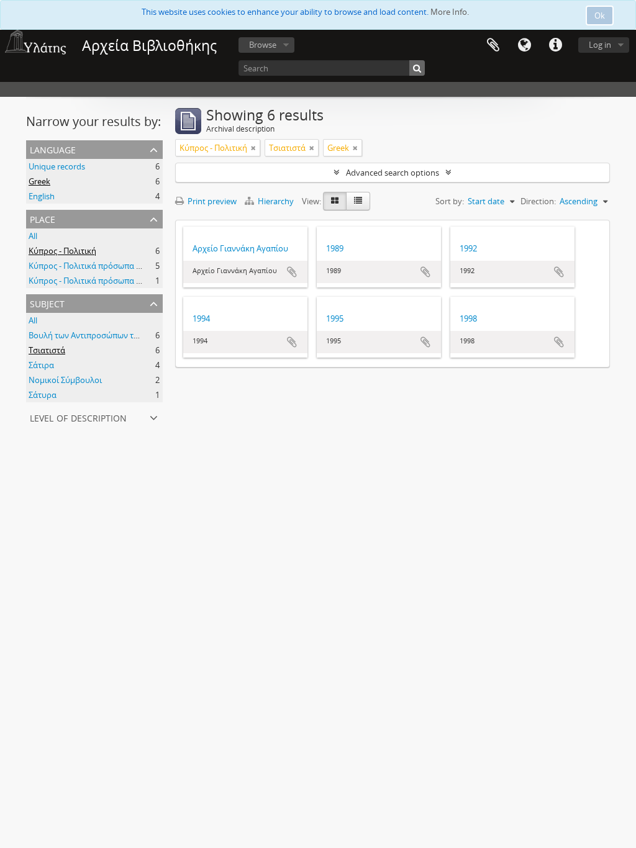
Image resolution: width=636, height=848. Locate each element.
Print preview (211, 201)
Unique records (57, 166)
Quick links (555, 45)
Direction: (538, 201)
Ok (599, 15)
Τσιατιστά (47, 350)
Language (524, 45)
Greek (39, 181)
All (33, 235)
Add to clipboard (292, 272)
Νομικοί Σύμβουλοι (65, 380)
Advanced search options (392, 172)
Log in (600, 44)
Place (42, 218)
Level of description (78, 416)
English (42, 196)
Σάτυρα (43, 394)
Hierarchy (276, 201)
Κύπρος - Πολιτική (62, 250)
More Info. (449, 11)
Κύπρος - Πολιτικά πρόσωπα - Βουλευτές (104, 265)
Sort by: (449, 201)
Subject (47, 302)
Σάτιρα (41, 365)
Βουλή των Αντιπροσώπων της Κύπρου (101, 335)
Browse (262, 44)
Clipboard (493, 45)
